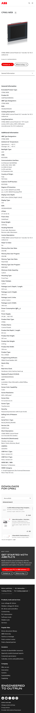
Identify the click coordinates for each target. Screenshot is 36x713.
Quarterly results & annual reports (12, 653)
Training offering (6, 591)
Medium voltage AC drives (10, 606)
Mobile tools (5, 620)
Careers (3, 673)
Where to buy (20, 64)
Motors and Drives (6, 588)
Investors (4, 647)
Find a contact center (8, 639)
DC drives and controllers (9, 609)
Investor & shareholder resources (12, 650)
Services (4, 623)
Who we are (5, 667)
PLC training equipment (21, 591)
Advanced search (8, 502)
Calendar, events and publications (12, 659)
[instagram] (16, 698)
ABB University (6, 634)
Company (4, 664)
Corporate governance (8, 656)
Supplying (4, 678)
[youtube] (6, 698)
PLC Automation (20, 588)
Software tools (6, 617)
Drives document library (9, 631)
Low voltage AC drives (8, 603)
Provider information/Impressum (11, 710)
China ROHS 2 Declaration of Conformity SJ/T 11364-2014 (20, 536)
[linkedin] (2, 698)
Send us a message (7, 636)
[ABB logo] (4, 3)
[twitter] (9, 698)
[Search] (29, 3)
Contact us (6, 64)
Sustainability (5, 675)
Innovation (4, 670)
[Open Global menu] (32, 3)
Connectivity (5, 611)
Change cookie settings (8, 705)
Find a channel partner (8, 642)
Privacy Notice (5, 707)
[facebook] (13, 698)
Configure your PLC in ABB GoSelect (14, 569)
